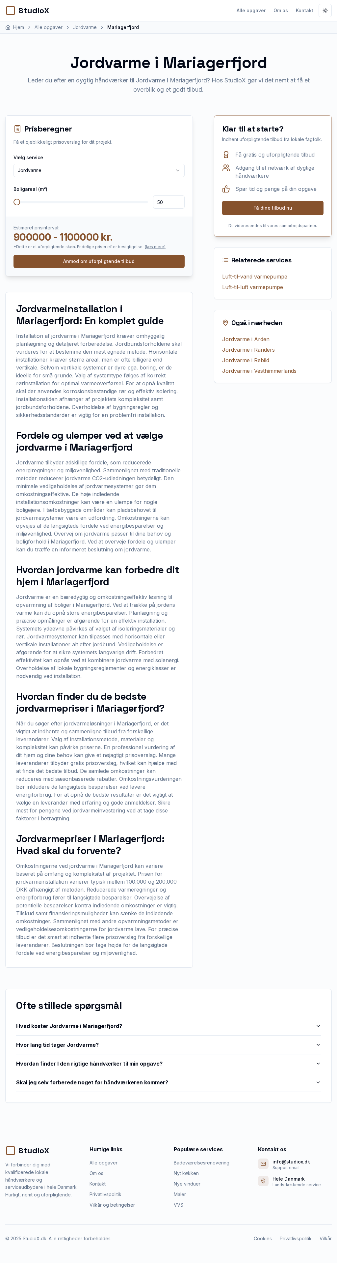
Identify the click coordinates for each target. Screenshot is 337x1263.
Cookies (263, 1238)
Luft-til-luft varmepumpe (252, 287)
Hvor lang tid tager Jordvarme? (57, 1045)
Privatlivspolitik (105, 1194)
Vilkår (326, 1238)
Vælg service (28, 157)
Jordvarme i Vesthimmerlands (259, 370)
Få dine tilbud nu (272, 208)
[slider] (16, 202)
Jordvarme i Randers (248, 349)
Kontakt (304, 10)
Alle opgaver (251, 10)
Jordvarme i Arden (246, 339)
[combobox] (99, 170)
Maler (180, 1194)
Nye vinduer (187, 1184)
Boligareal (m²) (30, 189)
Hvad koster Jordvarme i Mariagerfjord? (69, 1026)
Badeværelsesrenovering (201, 1162)
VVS (178, 1205)
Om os (280, 10)
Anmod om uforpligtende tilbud (99, 261)
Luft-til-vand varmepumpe (254, 276)
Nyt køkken (186, 1173)
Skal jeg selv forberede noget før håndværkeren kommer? (92, 1082)
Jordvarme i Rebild (245, 360)
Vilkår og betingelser (112, 1205)
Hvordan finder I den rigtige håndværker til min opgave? (89, 1063)
